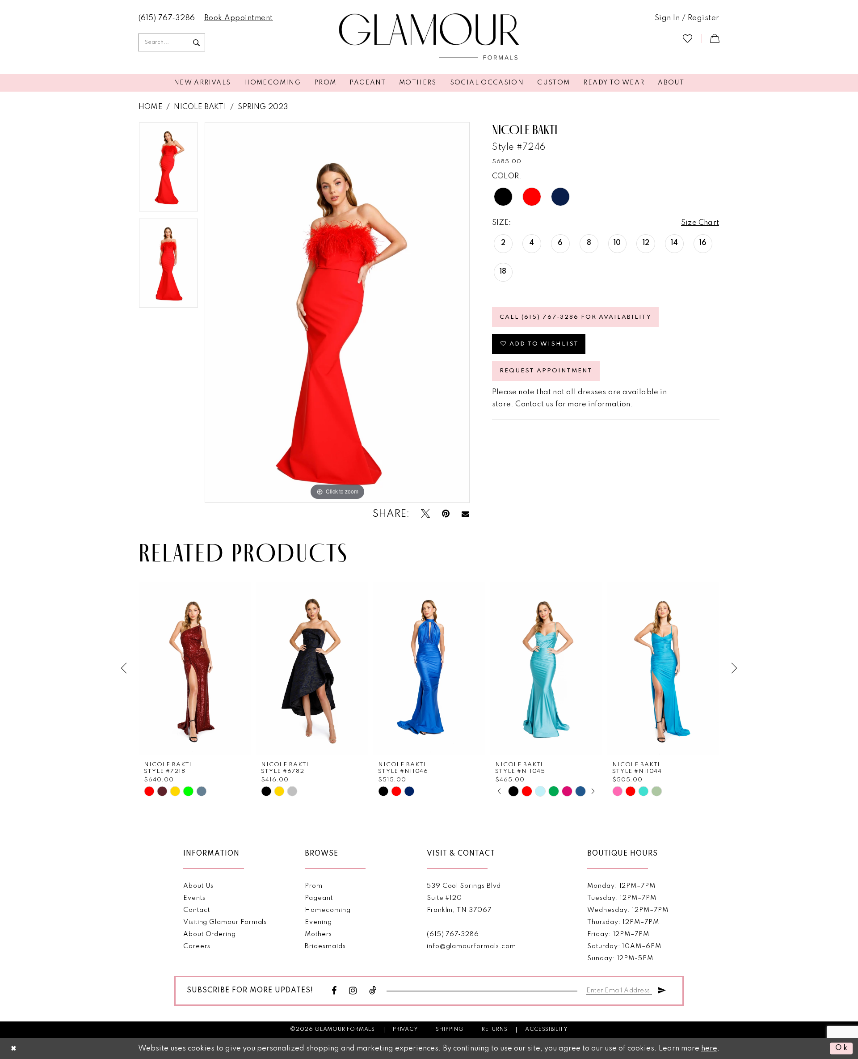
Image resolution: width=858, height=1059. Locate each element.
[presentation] (195, 668)
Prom (314, 886)
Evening (318, 922)
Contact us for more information (572, 404)
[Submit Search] (196, 42)
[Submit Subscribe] (662, 989)
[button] (687, 18)
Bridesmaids (325, 946)
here (709, 1048)
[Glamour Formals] (429, 37)
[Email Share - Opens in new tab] (465, 514)
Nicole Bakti (200, 107)
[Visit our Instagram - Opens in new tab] (353, 991)
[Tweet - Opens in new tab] (425, 513)
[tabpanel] (168, 170)
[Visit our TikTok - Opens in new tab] (373, 990)
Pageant (319, 898)
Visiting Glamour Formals (225, 922)
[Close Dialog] (13, 1048)
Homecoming (327, 910)
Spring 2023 (263, 107)
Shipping (449, 1029)
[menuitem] (167, 18)
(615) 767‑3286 (453, 934)
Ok (841, 1048)
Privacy (405, 1029)
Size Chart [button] (700, 223)
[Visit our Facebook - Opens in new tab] (334, 991)
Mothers (318, 934)
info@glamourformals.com (471, 946)
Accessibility (546, 1029)
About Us (198, 886)
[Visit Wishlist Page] (687, 38)
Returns (495, 1029)
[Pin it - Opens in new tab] (446, 514)
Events (194, 898)
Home (150, 107)
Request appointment (546, 371)
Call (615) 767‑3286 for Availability (576, 317)
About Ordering (209, 934)
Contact (196, 910)
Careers (196, 946)
